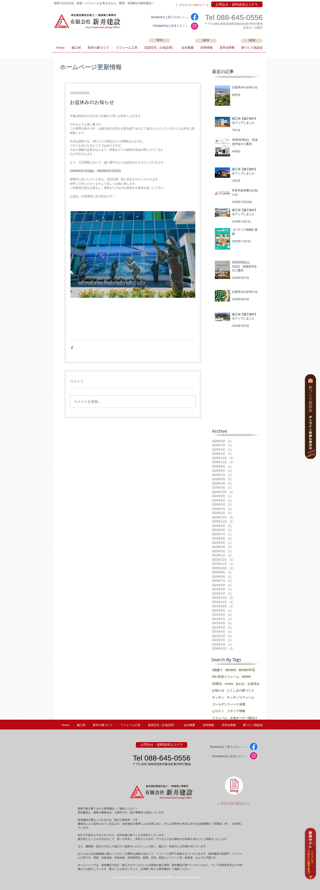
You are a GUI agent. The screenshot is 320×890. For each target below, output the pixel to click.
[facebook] (195, 17)
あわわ (240, 683)
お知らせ (218, 690)
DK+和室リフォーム (225, 676)
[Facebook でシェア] (72, 348)
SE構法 (217, 683)
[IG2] (195, 26)
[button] (227, 49)
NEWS (246, 676)
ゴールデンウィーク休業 (229, 704)
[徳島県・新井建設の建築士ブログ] (233, 785)
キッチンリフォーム (240, 697)
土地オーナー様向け (243, 718)
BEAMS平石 (247, 670)
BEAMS (231, 670)
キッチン (218, 697)
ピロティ (218, 711)
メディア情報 (236, 711)
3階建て (217, 670)
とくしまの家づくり (240, 690)
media (229, 683)
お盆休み (254, 683)
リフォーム (219, 718)
